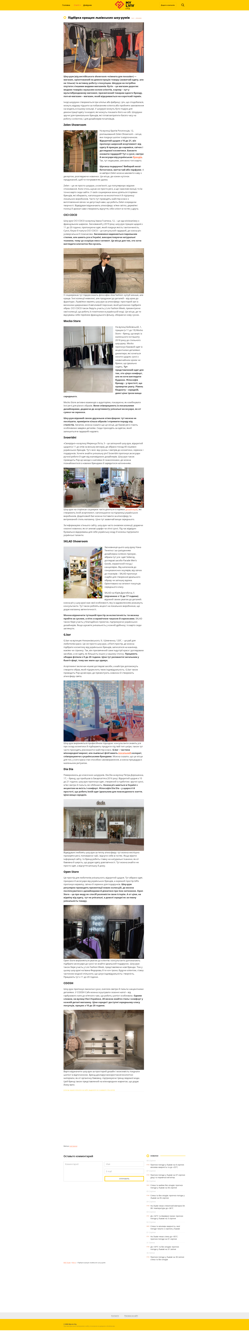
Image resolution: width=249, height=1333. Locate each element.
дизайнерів (131, 509)
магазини (73, 1146)
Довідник (87, 5)
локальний (125, 753)
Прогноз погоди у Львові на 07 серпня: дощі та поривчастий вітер (167, 1176)
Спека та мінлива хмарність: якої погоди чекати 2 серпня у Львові (165, 1227)
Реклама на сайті (131, 1316)
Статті (76, 5)
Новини (154, 1156)
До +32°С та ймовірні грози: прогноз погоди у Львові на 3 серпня (166, 1217)
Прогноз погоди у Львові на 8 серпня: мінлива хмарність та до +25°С (167, 1165)
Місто (74, 1263)
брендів (137, 157)
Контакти (115, 1316)
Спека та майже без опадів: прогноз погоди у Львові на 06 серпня (166, 1186)
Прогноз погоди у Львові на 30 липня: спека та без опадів (167, 1258)
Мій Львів (67, 1263)
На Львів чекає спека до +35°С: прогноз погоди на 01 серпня (164, 1237)
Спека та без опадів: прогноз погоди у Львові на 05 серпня (167, 1196)
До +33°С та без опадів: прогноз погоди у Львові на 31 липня (164, 1248)
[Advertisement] (104, 1118)
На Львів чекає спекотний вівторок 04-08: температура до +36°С (167, 1207)
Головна (66, 5)
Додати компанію (168, 5)
